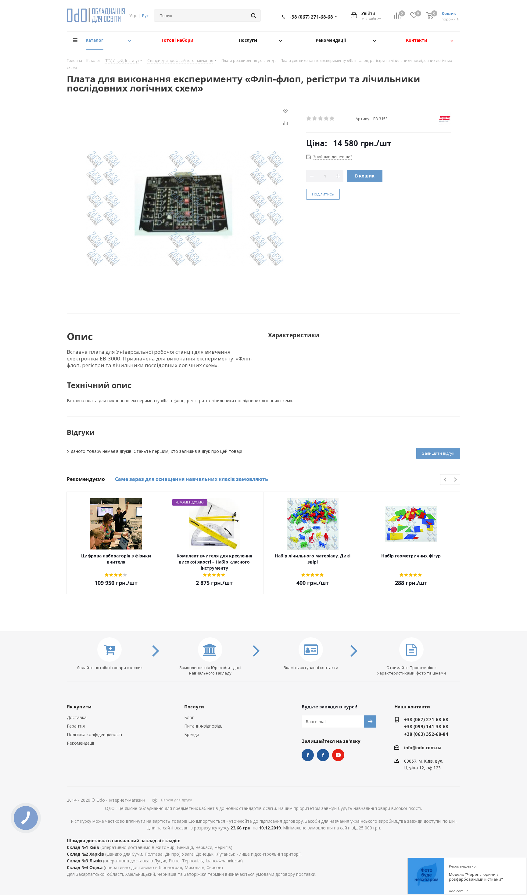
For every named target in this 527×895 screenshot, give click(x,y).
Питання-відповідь (203, 726)
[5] (332, 118)
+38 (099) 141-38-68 (426, 726)
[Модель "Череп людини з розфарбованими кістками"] (426, 876)
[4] (326, 118)
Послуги (194, 706)
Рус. (145, 15)
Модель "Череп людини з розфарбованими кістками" (476, 877)
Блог (189, 717)
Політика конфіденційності (94, 734)
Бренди (191, 734)
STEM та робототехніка (308, 755)
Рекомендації (80, 743)
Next (455, 479)
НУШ (323, 755)
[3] (321, 118)
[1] (309, 118)
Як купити (79, 706)
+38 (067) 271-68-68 (311, 17)
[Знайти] (253, 15)
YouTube (338, 755)
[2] (315, 118)
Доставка (77, 717)
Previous (445, 479)
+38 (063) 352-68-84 (426, 734)
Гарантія (76, 726)
